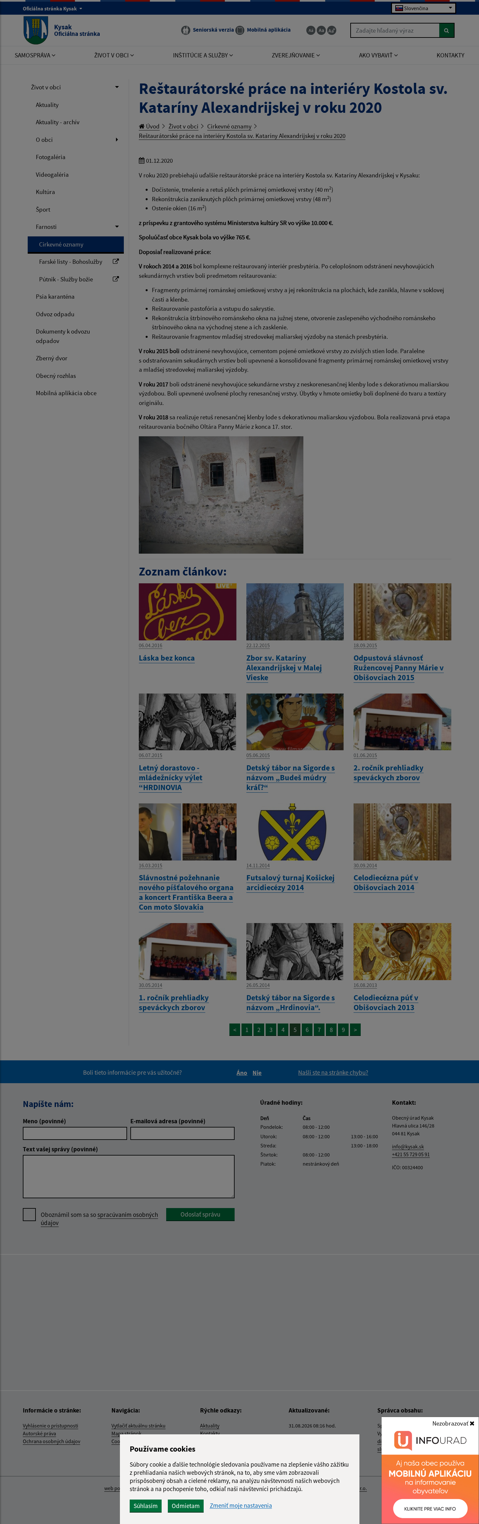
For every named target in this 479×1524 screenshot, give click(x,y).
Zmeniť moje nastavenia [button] (241, 1505)
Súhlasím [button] (146, 1506)
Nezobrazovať (451, 1423)
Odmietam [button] (186, 1506)
